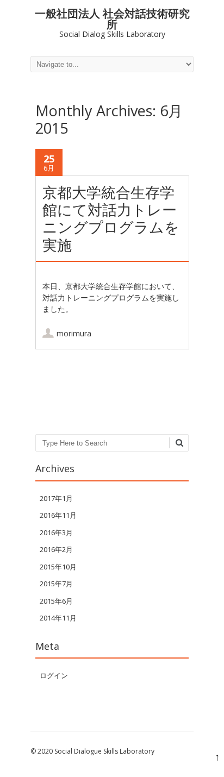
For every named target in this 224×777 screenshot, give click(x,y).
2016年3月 (56, 532)
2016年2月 (56, 549)
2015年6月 (56, 601)
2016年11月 (58, 515)
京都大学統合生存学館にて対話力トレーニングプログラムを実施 (110, 218)
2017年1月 (56, 498)
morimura (74, 333)
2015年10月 (58, 567)
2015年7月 (56, 583)
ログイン (54, 675)
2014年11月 (58, 618)
